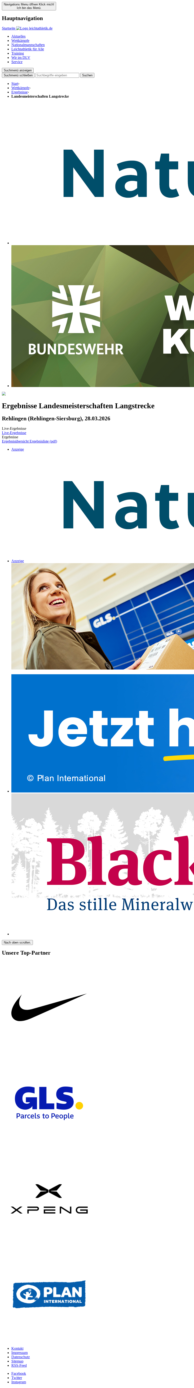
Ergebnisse (19, 92)
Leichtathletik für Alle (27, 49)
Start (14, 84)
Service (16, 62)
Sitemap (17, 1361)
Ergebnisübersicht (16, 441)
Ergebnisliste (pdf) (43, 441)
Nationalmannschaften (28, 45)
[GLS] (49, 1149)
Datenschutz (20, 1357)
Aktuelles (18, 36)
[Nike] (49, 1054)
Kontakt (17, 1348)
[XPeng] (49, 1245)
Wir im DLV (20, 58)
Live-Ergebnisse (14, 433)
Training (17, 53)
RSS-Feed (19, 1365)
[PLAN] (49, 1340)
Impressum (19, 1353)
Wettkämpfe (20, 41)
